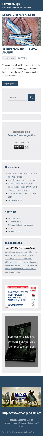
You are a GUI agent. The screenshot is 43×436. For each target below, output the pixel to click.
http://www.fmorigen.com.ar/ (21, 413)
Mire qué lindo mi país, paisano (20, 225)
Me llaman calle (14, 221)
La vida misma (9, 58)
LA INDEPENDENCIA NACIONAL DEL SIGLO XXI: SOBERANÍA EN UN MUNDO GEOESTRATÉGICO (22, 186)
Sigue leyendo (9, 83)
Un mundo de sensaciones (19, 231)
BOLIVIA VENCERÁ (16, 200)
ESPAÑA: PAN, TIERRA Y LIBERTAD (22, 180)
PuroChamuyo (11, 4)
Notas (10, 228)
